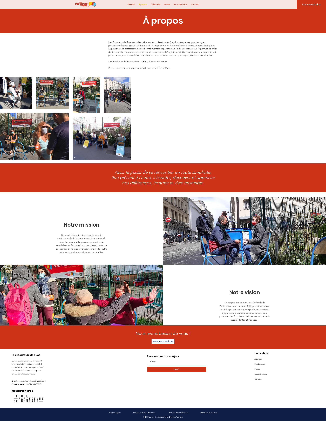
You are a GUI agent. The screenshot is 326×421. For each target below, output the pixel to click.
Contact (257, 379)
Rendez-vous (259, 364)
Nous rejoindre (260, 374)
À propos (258, 359)
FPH (250, 306)
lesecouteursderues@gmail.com (32, 381)
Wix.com (179, 417)
